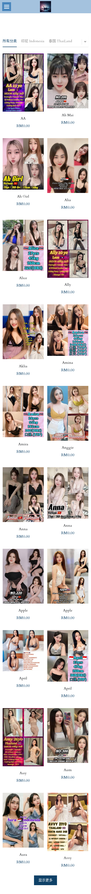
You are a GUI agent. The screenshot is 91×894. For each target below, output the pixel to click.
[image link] (45, 6)
